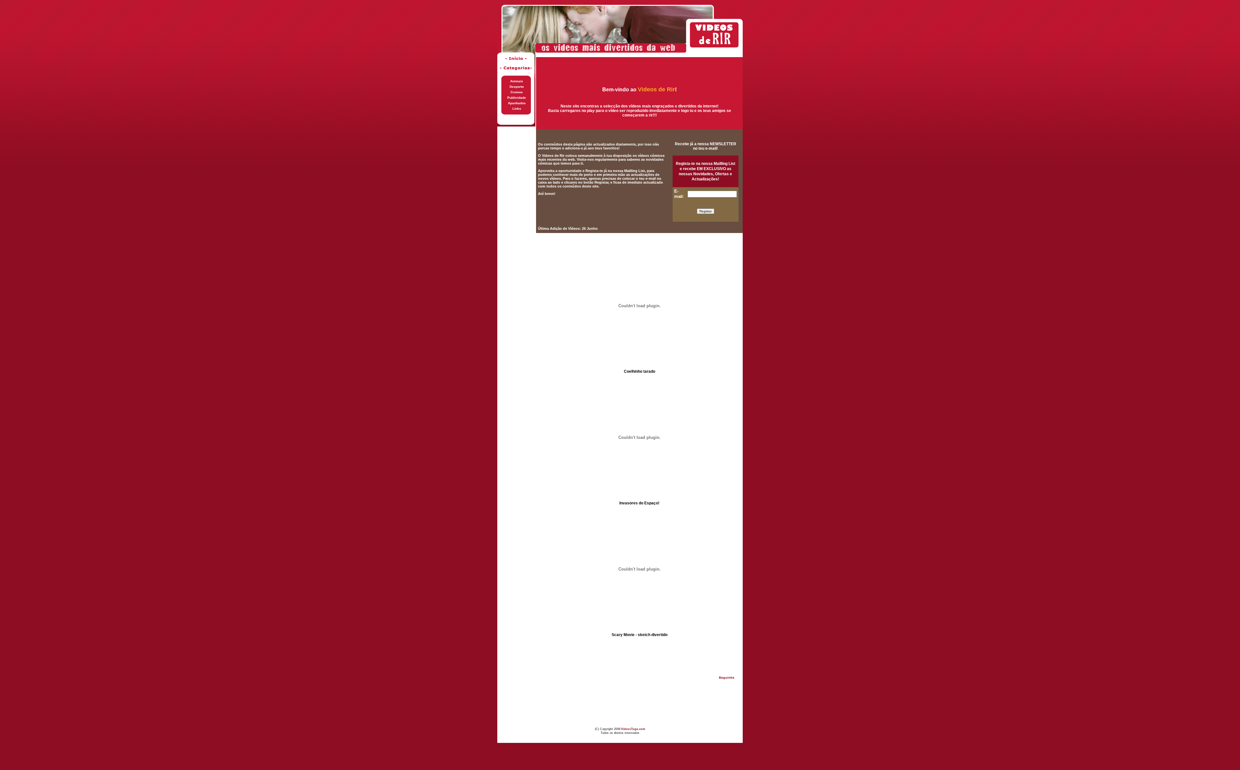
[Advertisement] (516, 223)
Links (516, 108)
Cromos (517, 92)
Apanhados (517, 103)
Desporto (517, 86)
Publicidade (516, 97)
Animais (516, 81)
